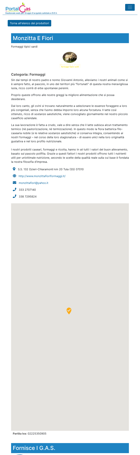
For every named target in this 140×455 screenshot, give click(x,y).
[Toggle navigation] (130, 7)
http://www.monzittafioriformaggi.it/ (42, 176)
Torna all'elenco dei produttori (29, 23)
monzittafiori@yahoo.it (33, 183)
